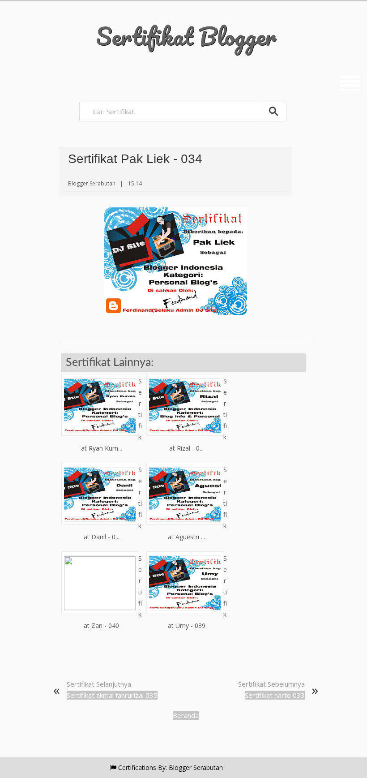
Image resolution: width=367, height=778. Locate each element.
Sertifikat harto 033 (275, 695)
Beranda (186, 715)
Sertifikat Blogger (186, 36)
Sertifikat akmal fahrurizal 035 (112, 695)
